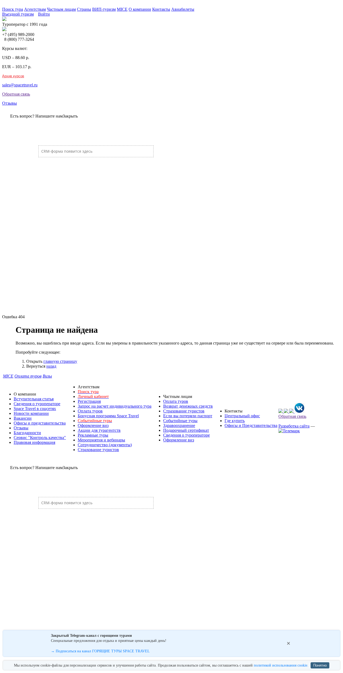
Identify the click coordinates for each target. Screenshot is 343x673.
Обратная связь (16, 94)
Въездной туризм (18, 14)
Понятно (320, 665)
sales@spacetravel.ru (20, 85)
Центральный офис (242, 416)
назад (51, 366)
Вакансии (23, 418)
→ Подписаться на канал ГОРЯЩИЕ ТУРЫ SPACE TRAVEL (100, 651)
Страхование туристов (98, 449)
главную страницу (60, 361)
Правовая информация (34, 442)
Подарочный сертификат (186, 430)
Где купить (235, 420)
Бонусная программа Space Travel (108, 416)
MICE (122, 9)
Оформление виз (93, 425)
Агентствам (35, 9)
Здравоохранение (179, 425)
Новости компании (31, 413)
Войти (44, 14)
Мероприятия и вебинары (101, 440)
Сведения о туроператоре (37, 403)
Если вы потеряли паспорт (187, 416)
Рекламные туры (93, 435)
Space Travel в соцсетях (35, 408)
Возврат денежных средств (188, 406)
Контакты (161, 9)
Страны (84, 9)
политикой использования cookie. (281, 665)
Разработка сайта (294, 426)
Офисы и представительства (40, 423)
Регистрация (89, 401)
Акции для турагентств (99, 430)
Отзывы (9, 103)
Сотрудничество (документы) (105, 444)
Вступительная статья (34, 399)
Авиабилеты (182, 9)
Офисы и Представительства (251, 425)
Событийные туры (180, 420)
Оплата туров (90, 411)
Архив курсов (13, 76)
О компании (140, 9)
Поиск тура (12, 9)
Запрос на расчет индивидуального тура (114, 406)
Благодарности (27, 432)
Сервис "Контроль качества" (40, 437)
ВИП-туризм (104, 9)
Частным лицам (61, 9)
